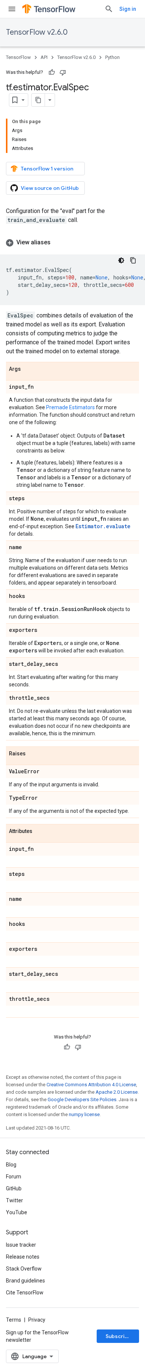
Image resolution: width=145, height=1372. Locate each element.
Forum (13, 1177)
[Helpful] (51, 72)
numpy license (84, 1114)
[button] (72, 242)
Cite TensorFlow (25, 1293)
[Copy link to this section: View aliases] (58, 242)
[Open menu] (11, 9)
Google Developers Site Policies (82, 1099)
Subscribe (118, 1336)
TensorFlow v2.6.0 (37, 32)
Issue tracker (21, 1245)
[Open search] (108, 8)
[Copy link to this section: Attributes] (39, 831)
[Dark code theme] (121, 260)
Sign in (127, 9)
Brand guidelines (25, 1281)
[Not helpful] (62, 72)
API (44, 57)
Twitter (14, 1200)
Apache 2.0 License (117, 1092)
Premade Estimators (70, 407)
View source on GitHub (50, 188)
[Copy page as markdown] (38, 100)
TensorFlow (18, 57)
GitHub (14, 1188)
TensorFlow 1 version (47, 168)
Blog (11, 1165)
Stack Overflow (24, 1269)
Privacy (36, 1320)
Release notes (22, 1257)
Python (112, 57)
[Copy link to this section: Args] (28, 369)
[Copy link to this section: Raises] (33, 753)
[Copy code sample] (133, 260)
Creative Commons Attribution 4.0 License (91, 1084)
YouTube (16, 1212)
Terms (13, 1320)
